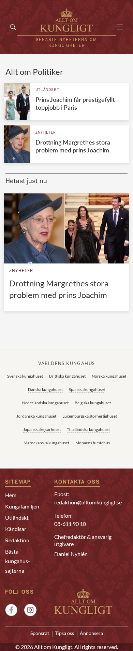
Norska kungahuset (109, 376)
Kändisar (15, 529)
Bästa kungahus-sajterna (17, 561)
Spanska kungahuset (87, 389)
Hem (10, 495)
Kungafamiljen (22, 506)
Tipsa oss (64, 633)
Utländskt (47, 90)
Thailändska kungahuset (88, 429)
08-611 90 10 (70, 523)
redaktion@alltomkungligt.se (88, 502)
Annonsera (91, 633)
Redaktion (17, 540)
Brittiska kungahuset (67, 376)
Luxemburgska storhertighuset (89, 416)
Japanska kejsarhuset (42, 429)
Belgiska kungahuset (93, 402)
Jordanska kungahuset (36, 416)
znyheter (45, 133)
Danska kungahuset (45, 389)
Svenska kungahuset (25, 376)
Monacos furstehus (92, 442)
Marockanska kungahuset (46, 442)
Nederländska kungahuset (45, 402)
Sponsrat (39, 633)
